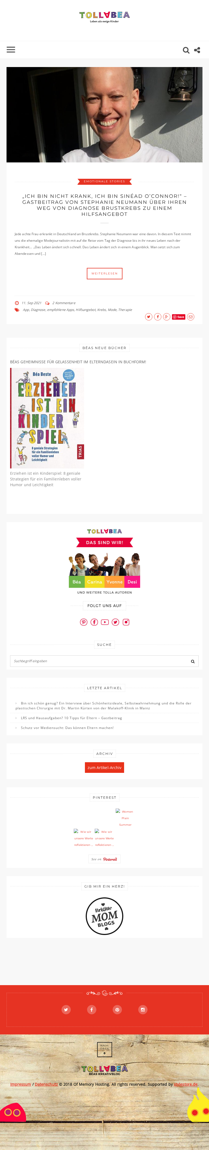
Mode (112, 309)
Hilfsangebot (85, 309)
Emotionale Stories (104, 181)
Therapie (125, 309)
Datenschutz (46, 1084)
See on (97, 859)
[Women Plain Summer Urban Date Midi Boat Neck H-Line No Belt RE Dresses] (125, 818)
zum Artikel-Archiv (105, 767)
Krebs (101, 309)
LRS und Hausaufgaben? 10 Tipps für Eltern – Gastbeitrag (71, 718)
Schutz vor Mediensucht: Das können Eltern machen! (67, 727)
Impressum (20, 1084)
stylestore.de (186, 1084)
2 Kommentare (63, 303)
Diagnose (38, 309)
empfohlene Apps (60, 309)
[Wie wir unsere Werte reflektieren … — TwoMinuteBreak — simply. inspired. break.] (83, 838)
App (26, 309)
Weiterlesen (104, 273)
